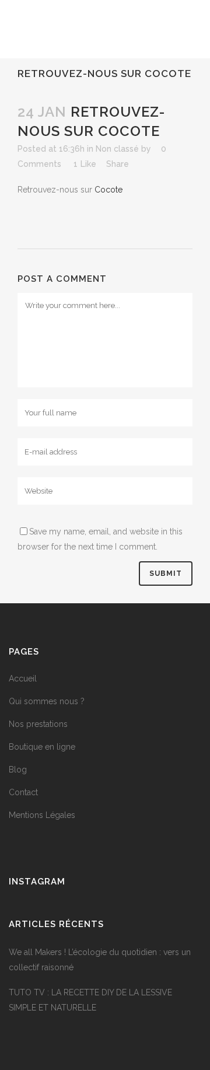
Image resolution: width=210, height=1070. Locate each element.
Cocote (108, 189)
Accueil (23, 678)
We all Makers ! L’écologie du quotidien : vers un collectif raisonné (100, 959)
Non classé (117, 148)
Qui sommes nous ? (47, 701)
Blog (18, 769)
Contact (23, 792)
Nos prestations (38, 724)
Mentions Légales (42, 815)
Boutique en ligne (42, 746)
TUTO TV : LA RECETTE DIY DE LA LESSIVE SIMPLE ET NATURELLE (90, 1000)
